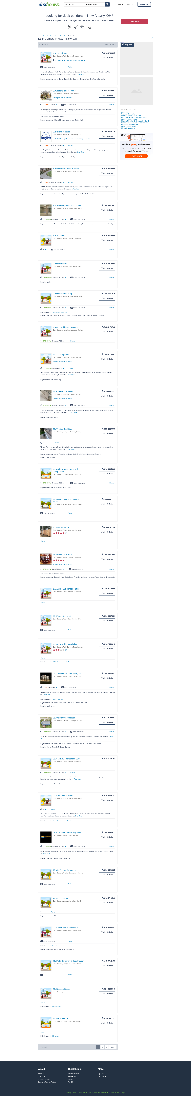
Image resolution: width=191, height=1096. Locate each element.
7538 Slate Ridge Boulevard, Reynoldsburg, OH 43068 (72, 139)
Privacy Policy (71, 1092)
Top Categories (103, 1076)
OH (44, 35)
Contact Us (42, 1076)
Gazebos (66, 93)
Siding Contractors (69, 432)
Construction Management (82, 474)
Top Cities (101, 1074)
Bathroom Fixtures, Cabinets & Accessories (77, 357)
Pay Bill (70, 1082)
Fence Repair (67, 171)
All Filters (44, 45)
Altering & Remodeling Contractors (74, 208)
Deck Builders (57, 56)
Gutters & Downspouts (70, 720)
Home (39, 35)
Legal (123, 1092)
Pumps (75, 835)
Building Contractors (60, 35)
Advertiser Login (73, 1074)
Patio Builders (67, 56)
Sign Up (130, 4)
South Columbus (57, 699)
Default (111, 45)
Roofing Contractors (82, 432)
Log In (120, 4)
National (70, 1079)
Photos (70, 67)
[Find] (107, 4)
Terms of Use (114, 1092)
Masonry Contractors (80, 56)
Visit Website (108, 58)
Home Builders (68, 474)
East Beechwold (58, 821)
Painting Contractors (78, 394)
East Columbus (68, 662)
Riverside (55, 1036)
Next (112, 1047)
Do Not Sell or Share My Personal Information (93, 1092)
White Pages (72, 1076)
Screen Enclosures (79, 676)
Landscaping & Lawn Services (73, 901)
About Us (41, 1074)
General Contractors (128, 114)
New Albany (50, 35)
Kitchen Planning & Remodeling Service (136, 121)
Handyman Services (69, 964)
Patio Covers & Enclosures (72, 238)
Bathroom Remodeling (70, 134)
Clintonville (68, 821)
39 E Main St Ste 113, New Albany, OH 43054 (70, 60)
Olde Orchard (57, 662)
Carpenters (66, 394)
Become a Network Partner (47, 1082)
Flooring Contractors (69, 873)
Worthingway (56, 1007)
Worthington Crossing (59, 312)
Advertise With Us (44, 1079)
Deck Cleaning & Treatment (82, 1021)
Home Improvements (80, 266)
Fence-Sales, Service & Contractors (75, 504)
